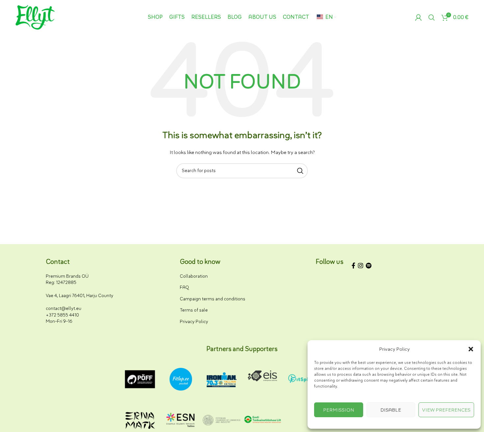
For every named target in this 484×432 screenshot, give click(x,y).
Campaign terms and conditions (212, 299)
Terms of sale (194, 310)
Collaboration (194, 276)
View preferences (446, 410)
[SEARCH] (300, 170)
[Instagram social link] (360, 267)
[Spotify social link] (368, 267)
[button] (471, 349)
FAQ (184, 287)
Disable (390, 410)
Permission (338, 410)
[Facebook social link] (353, 267)
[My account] (418, 17)
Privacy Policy (194, 321)
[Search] (431, 17)
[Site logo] (35, 17)
